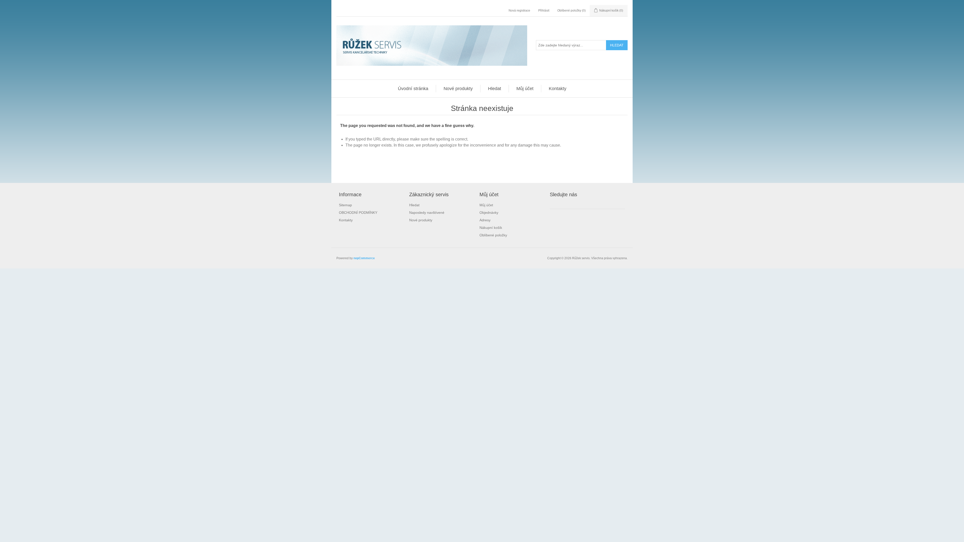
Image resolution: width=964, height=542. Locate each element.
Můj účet (524, 88)
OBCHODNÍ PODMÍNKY (358, 213)
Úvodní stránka (413, 88)
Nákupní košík (490, 228)
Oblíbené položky (493, 235)
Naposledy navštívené (426, 213)
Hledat (494, 88)
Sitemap (345, 205)
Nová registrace (519, 10)
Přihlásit (543, 10)
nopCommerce (364, 258)
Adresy (485, 220)
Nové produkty (458, 88)
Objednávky (488, 213)
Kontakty (557, 88)
